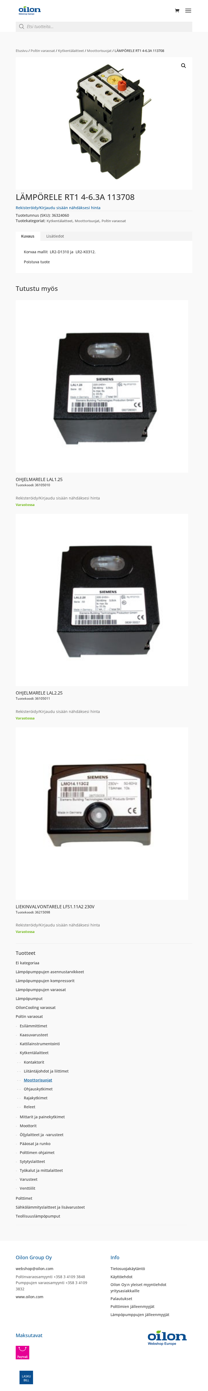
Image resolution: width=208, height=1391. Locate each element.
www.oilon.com (29, 1296)
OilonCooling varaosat (36, 1007)
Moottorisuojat (99, 50)
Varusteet (28, 1179)
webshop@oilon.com (34, 1268)
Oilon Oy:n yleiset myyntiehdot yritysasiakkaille (138, 1287)
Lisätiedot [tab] (55, 236)
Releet (29, 1106)
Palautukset (121, 1298)
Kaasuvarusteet (34, 1034)
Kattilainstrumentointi (40, 1043)
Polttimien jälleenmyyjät (132, 1306)
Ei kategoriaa (27, 962)
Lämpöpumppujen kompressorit (45, 980)
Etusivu (22, 50)
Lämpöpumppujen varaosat (41, 989)
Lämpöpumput (29, 998)
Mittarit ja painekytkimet (42, 1116)
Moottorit (28, 1125)
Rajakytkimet (35, 1097)
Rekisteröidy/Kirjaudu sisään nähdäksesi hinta (58, 207)
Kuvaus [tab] (27, 236)
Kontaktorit (34, 1062)
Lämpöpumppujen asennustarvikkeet (50, 971)
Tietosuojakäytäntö (127, 1268)
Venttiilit (27, 1188)
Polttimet (24, 1198)
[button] (183, 66)
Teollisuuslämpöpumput (38, 1216)
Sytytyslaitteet (32, 1161)
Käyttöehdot (121, 1276)
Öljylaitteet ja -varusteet (41, 1134)
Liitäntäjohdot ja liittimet (46, 1071)
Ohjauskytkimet (38, 1088)
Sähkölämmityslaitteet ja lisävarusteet (50, 1207)
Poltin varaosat (43, 50)
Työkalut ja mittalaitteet (41, 1170)
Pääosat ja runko (35, 1143)
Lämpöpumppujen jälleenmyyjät (139, 1314)
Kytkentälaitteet (71, 50)
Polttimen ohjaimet (37, 1152)
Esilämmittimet (33, 1025)
